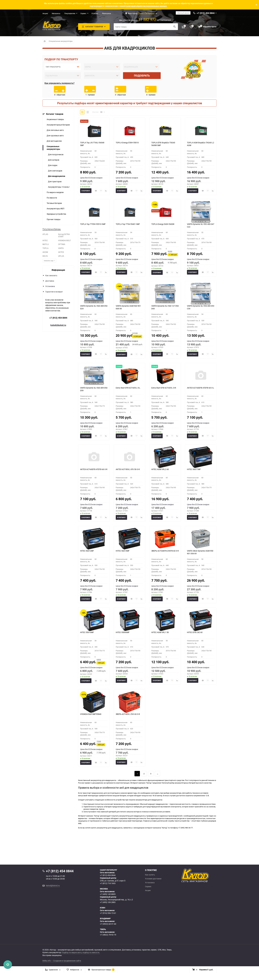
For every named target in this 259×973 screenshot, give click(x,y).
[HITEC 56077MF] (200, 457)
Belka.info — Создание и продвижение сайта (61, 960)
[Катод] (205, 875)
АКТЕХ (61, 252)
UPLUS (61, 256)
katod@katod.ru (58, 325)
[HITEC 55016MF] (94, 620)
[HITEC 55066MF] (129, 620)
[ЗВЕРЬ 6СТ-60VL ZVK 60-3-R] (129, 702)
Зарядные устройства (56, 214)
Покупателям (69, 13)
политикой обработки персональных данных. (146, 6)
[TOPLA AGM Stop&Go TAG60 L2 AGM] (200, 130)
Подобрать (142, 75)
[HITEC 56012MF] (94, 538)
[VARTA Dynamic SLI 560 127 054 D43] (165, 294)
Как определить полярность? (59, 83)
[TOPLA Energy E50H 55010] (129, 130)
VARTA (61, 248)
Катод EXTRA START (64, 235)
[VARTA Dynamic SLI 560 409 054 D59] (94, 375)
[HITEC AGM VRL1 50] (165, 620)
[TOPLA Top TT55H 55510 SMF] (94, 212)
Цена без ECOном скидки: (91, 177)
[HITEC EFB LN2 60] (200, 620)
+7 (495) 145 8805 (107, 894)
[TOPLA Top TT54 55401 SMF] (129, 212)
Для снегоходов (55, 170)
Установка (50, 286)
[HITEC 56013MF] (129, 538)
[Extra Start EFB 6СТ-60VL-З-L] (129, 375)
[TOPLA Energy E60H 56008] (165, 212)
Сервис (83, 13)
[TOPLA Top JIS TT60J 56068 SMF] (94, 130)
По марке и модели (55, 192)
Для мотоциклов (54, 141)
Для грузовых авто (55, 135)
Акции (45, 13)
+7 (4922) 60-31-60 (108, 924)
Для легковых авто (55, 130)
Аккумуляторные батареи (58, 124)
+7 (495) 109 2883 (107, 902)
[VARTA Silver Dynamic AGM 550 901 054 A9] (200, 538)
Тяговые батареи (54, 203)
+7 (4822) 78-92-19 (108, 934)
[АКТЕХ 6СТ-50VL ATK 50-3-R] (129, 457)
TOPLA (45, 248)
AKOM (45, 252)
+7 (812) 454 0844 (58, 317)
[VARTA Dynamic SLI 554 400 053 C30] (200, 294)
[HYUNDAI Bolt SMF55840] (94, 702)
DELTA (45, 256)
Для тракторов (55, 181)
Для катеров (53, 160)
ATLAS (45, 234)
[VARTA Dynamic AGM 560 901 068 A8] (129, 294)
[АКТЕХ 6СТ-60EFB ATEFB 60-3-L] (200, 375)
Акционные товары (55, 119)
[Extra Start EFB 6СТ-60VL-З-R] (165, 375)
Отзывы (94, 13)
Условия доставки (153, 879)
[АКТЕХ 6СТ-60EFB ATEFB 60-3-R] (94, 457)
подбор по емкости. (91, 952)
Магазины (56, 13)
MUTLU (45, 244)
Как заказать (51, 275)
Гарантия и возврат (54, 291)
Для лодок (52, 165)
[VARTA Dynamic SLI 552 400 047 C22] (200, 212)
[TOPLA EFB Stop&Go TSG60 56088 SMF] (165, 130)
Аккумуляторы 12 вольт (59, 187)
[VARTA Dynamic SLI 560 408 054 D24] (94, 294)
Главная (45, 41)
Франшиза (106, 13)
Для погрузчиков (55, 154)
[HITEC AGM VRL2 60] (165, 457)
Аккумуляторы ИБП (55, 208)
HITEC (45, 240)
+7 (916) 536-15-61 (108, 913)
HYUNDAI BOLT (64, 240)
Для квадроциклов (56, 176)
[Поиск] (174, 26)
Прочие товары (53, 219)
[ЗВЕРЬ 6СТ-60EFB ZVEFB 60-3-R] (165, 538)
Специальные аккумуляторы (61, 41)
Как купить (150, 875)
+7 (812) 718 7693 (107, 883)
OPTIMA (61, 244)
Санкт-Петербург (146, 13)
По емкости (52, 197)
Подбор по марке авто (72, 952)
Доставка (49, 281)
